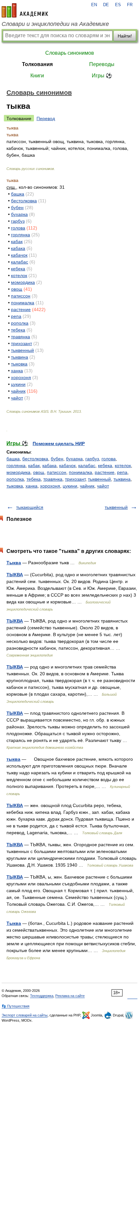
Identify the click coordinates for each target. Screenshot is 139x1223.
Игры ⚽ (102, 75)
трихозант (21, 343)
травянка (20, 336)
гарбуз (18, 221)
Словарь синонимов (69, 53)
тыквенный (22, 350)
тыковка (19, 363)
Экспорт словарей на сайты (25, 1015)
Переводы (101, 64)
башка (17, 193)
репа (16, 316)
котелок (19, 275)
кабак (17, 241)
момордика (23, 282)
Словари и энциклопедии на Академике (55, 24)
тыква (13, 759)
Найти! (125, 36)
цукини (18, 384)
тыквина (19, 357)
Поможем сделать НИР (59, 443)
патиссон (20, 295)
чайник (18, 391)
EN (94, 5)
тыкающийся (29, 507)
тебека (18, 329)
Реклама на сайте (70, 996)
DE (106, 5)
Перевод (46, 118)
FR (130, 5)
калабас (19, 261)
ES (118, 5)
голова (18, 227)
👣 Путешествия (15, 1006)
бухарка (19, 214)
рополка (19, 323)
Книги (37, 75)
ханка (17, 370)
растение (21, 309)
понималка (22, 302)
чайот (17, 397)
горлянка (20, 234)
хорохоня (21, 377)
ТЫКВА (14, 574)
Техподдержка (41, 996)
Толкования (37, 64)
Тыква (13, 562)
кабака (18, 248)
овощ (16, 289)
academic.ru (25, 10)
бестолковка (24, 200)
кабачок (19, 255)
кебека (18, 268)
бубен (17, 207)
